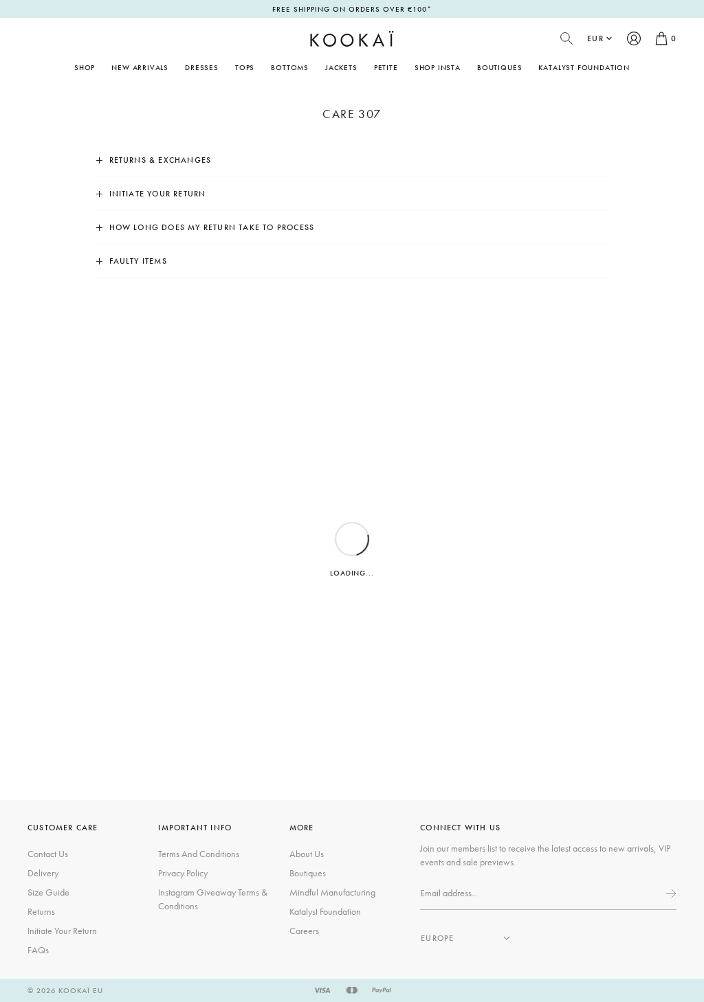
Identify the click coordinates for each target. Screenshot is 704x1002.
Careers (304, 930)
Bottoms (290, 67)
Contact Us (48, 853)
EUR (595, 38)
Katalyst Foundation (584, 67)
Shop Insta (438, 67)
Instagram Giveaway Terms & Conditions (212, 899)
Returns (41, 911)
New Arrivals (139, 67)
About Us (306, 853)
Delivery (43, 873)
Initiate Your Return (62, 930)
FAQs (38, 950)
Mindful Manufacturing (332, 892)
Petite (386, 67)
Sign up (669, 893)
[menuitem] (140, 67)
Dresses (202, 67)
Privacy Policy (183, 873)
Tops (244, 67)
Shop (84, 67)
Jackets (341, 67)
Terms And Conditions (198, 853)
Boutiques (499, 67)
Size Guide (48, 892)
